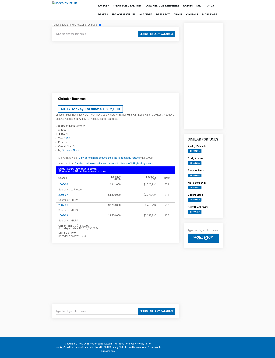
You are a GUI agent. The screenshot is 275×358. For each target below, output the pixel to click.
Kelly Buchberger (198, 207)
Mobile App (209, 14)
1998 (67, 138)
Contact (192, 14)
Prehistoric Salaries (127, 5)
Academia (145, 14)
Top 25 (209, 5)
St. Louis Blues (70, 150)
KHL (198, 5)
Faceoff (103, 5)
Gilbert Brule (195, 194)
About (178, 14)
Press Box (163, 14)
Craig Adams (195, 158)
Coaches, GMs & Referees (162, 5)
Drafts (103, 14)
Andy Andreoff (196, 170)
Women (188, 5)
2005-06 (63, 184)
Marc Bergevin (197, 182)
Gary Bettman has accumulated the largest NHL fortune (109, 157)
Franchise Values (123, 14)
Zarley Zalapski (197, 146)
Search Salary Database (156, 33)
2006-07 (63, 194)
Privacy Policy (144, 343)
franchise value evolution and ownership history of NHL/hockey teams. (114, 163)
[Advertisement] (115, 68)
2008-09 (63, 215)
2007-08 (63, 205)
